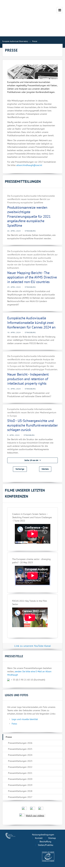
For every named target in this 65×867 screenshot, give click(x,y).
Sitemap (52, 838)
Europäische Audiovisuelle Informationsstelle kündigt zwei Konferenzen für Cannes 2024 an (31, 322)
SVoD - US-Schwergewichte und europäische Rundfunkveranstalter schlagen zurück (32, 425)
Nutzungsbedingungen (43, 834)
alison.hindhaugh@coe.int (29, 165)
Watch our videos (35, 815)
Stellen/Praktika (45, 845)
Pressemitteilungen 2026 (20, 743)
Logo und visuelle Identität (25, 719)
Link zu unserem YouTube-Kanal (32, 645)
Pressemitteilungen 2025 (20, 749)
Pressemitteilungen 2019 (20, 785)
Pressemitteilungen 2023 (20, 761)
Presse (9, 737)
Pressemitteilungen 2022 (20, 767)
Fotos (14, 723)
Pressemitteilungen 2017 (20, 797)
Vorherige (19, 469)
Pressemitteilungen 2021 (20, 773)
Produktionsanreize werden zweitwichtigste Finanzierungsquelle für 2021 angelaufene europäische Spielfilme (29, 216)
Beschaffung (45, 841)
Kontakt (39, 838)
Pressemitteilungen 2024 (20, 755)
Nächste (45, 469)
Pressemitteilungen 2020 (20, 779)
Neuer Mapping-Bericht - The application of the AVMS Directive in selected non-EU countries (32, 277)
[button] (32, 460)
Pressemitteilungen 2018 (20, 791)
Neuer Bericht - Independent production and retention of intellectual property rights (28, 379)
